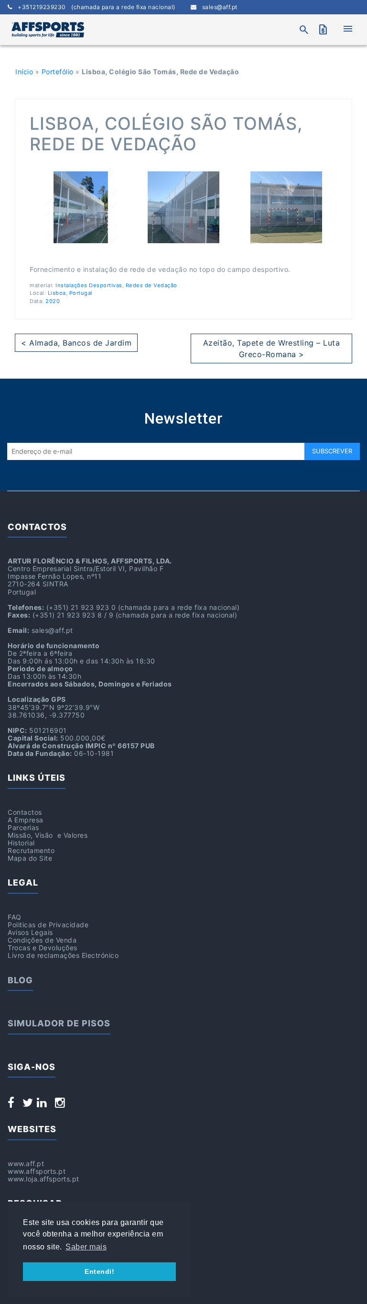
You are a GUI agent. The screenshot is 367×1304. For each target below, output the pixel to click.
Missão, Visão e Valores (47, 835)
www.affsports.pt (36, 1171)
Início (24, 71)
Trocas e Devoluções (42, 948)
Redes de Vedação (151, 285)
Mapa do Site (30, 858)
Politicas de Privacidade (48, 925)
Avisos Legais (30, 932)
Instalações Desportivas (88, 285)
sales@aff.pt (216, 7)
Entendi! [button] (99, 1271)
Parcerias (23, 827)
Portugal (81, 293)
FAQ (15, 917)
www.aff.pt (26, 1163)
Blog (20, 980)
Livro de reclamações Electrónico (63, 955)
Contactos (25, 812)
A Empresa (25, 820)
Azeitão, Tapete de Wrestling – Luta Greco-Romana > (271, 348)
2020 (52, 301)
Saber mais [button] (86, 1247)
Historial (21, 843)
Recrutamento (31, 850)
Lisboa (57, 293)
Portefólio (58, 71)
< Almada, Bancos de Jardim (76, 343)
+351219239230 (93, 7)
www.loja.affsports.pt (43, 1179)
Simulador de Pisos (59, 1023)
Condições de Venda (42, 940)
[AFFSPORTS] (48, 29)
